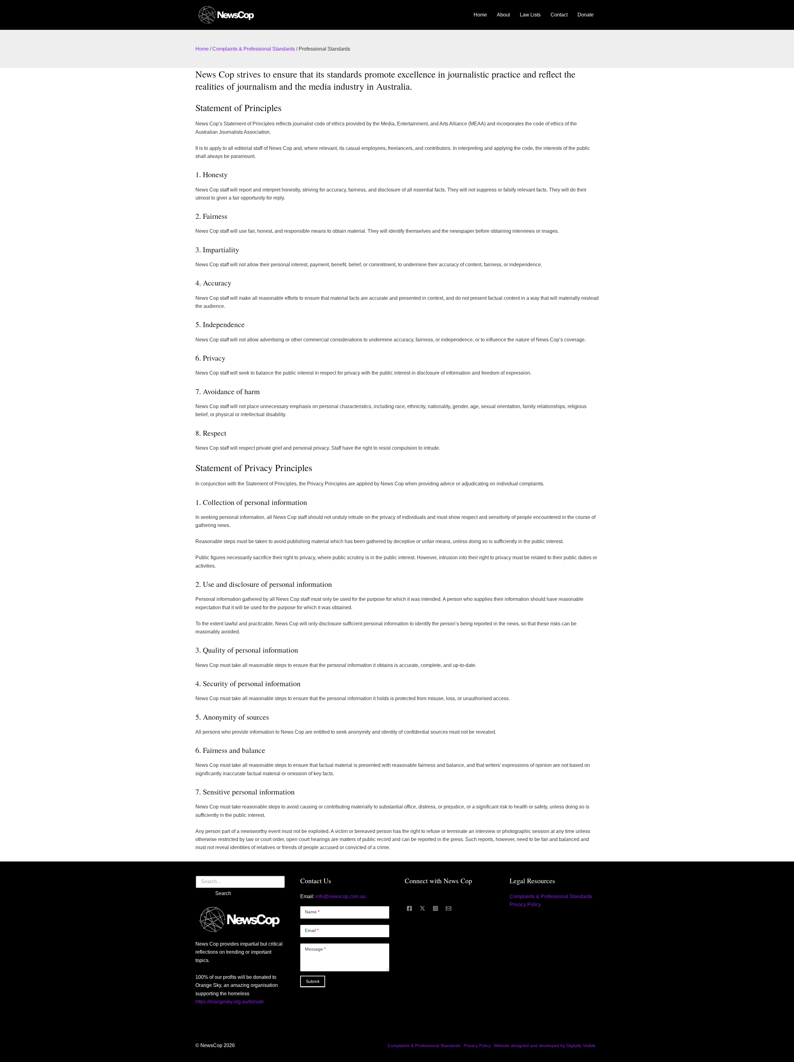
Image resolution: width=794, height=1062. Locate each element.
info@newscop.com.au (340, 896)
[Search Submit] (201, 893)
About (503, 14)
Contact (559, 14)
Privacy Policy (525, 904)
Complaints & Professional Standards (253, 49)
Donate (586, 14)
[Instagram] (435, 908)
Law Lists (530, 14)
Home (480, 14)
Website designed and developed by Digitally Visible (545, 1045)
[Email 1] (448, 908)
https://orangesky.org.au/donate (229, 1001)
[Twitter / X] (422, 908)
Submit (312, 981)
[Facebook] (409, 908)
